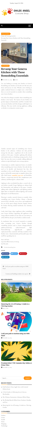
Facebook (5, 253)
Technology (4, 426)
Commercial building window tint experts (17, 274)
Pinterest (23, 253)
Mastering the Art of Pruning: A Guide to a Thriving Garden (15, 305)
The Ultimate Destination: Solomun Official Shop (16, 397)
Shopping (3, 424)
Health (3, 419)
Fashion (3, 415)
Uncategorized (5, 65)
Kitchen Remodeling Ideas (10, 247)
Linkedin (5, 257)
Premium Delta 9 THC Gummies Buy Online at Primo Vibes (16, 364)
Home (3, 421)
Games (3, 417)
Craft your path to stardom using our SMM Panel (15, 334)
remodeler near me (17, 175)
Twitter (15, 253)
